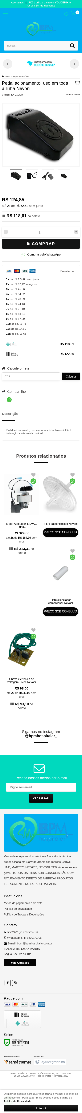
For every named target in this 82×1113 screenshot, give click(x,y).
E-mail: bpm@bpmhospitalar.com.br (29, 943)
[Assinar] (41, 798)
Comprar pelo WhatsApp (44, 254)
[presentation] (7, 64)
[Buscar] (72, 45)
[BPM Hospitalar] (41, 29)
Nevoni (77, 94)
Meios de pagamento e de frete (23, 903)
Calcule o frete (18, 368)
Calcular (71, 376)
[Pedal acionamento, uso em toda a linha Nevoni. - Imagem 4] (64, 175)
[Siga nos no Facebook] (7, 982)
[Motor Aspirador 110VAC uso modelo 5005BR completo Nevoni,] (21, 513)
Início (7, 76)
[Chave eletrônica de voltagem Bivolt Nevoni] (21, 668)
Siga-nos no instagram (41, 734)
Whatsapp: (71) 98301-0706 (24, 937)
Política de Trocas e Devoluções (24, 914)
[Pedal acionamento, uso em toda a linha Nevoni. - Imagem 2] (32, 175)
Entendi (41, 1108)
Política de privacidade (18, 908)
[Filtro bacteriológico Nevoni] (60, 503)
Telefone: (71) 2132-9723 (22, 932)
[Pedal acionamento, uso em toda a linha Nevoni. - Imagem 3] (48, 175)
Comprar (42, 243)
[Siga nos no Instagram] (15, 982)
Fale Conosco (20, 962)
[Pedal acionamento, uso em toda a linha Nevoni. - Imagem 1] (16, 175)
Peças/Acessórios (21, 76)
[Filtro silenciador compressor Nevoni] (60, 581)
